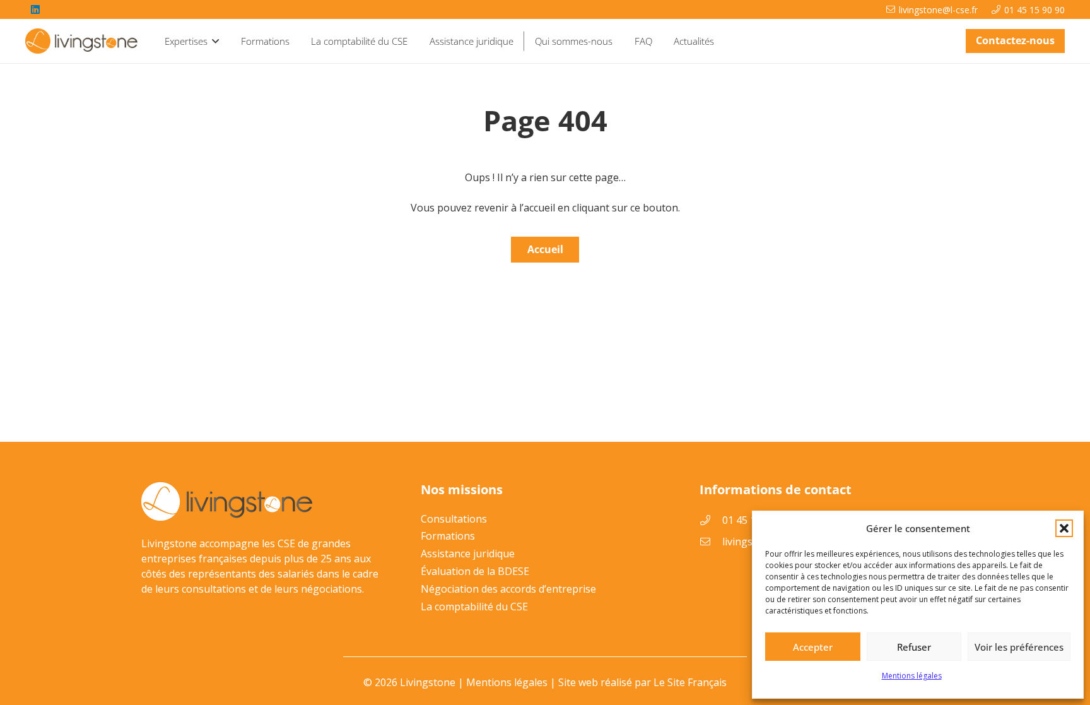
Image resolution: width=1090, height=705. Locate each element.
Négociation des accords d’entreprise (508, 589)
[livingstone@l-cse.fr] (711, 541)
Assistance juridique (468, 553)
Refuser (914, 647)
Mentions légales (912, 675)
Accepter (813, 647)
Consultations (454, 519)
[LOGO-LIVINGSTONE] (82, 41)
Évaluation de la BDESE (475, 571)
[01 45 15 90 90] (711, 520)
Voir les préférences (1019, 647)
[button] (1064, 528)
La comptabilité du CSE (474, 606)
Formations (448, 536)
